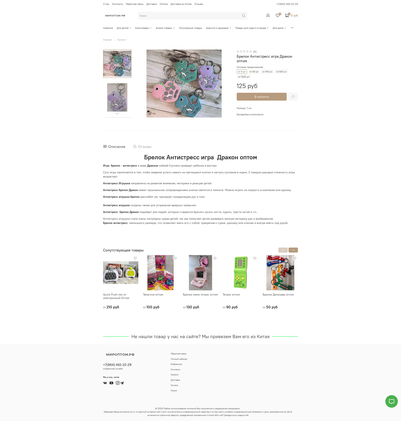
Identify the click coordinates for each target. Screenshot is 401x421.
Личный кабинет (179, 359)
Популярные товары (190, 27)
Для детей (122, 27)
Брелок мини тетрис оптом (200, 294)
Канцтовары (142, 27)
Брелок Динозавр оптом (278, 294)
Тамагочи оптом (153, 294)
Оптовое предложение (250, 67)
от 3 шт (242, 71)
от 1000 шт (243, 76)
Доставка (151, 3)
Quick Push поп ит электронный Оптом (116, 296)
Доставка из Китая (181, 3)
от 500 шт (281, 71)
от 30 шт (254, 71)
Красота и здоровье (217, 27)
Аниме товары (164, 27)
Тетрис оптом (231, 294)
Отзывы (198, 3)
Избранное (176, 364)
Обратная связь (134, 3)
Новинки (108, 27)
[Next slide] (117, 113)
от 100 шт (267, 71)
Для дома (278, 27)
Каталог (121, 39)
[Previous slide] (142, 83)
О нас (106, 3)
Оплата (164, 3)
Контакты (117, 3)
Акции (174, 390)
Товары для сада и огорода (250, 27)
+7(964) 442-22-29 (287, 3)
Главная (107, 39)
